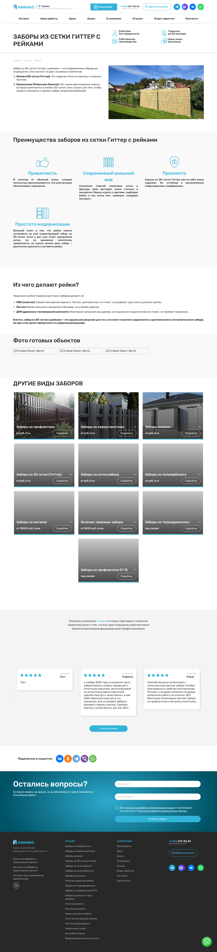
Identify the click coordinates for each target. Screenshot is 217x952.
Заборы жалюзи (73, 856)
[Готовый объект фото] (34, 350)
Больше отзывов (108, 728)
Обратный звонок (158, 6)
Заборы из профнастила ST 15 (81, 890)
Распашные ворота (75, 908)
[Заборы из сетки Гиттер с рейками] (156, 92)
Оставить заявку (158, 819)
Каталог (24, 18)
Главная (17, 60)
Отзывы (137, 18)
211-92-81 (129, 6)
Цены (72, 18)
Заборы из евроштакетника (80, 851)
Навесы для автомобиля (78, 913)
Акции (91, 18)
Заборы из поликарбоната (79, 871)
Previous (16, 696)
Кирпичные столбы (75, 928)
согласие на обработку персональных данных (150, 807)
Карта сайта (123, 880)
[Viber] (84, 758)
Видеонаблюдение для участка (82, 938)
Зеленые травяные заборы (79, 880)
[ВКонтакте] (60, 758)
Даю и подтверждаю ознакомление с (156, 809)
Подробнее (62, 433)
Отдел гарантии (164, 18)
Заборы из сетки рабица (78, 866)
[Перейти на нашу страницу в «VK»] (193, 7)
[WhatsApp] (93, 758)
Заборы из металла (75, 875)
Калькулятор (105, 7)
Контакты (192, 18)
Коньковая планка (75, 933)
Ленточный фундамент (77, 923)
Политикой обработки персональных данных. (162, 811)
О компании (113, 18)
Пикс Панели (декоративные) (81, 918)
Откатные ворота (74, 903)
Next (202, 696)
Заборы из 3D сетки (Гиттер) (80, 861)
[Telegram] (76, 758)
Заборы (38, 60)
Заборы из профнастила (78, 846)
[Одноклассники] (68, 758)
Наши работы (49, 18)
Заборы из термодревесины (80, 885)
